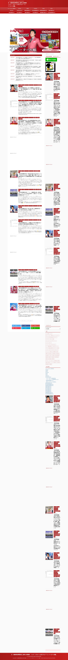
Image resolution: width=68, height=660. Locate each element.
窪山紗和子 (24, 279)
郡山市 (34, 95)
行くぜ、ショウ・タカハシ (33, 110)
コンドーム (54, 340)
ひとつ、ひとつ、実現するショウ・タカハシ (52, 335)
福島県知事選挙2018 (27, 10)
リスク (57, 349)
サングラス (32, 309)
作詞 (21, 198)
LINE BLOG (11, 10)
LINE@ (27, 8)
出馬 (20, 94)
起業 (58, 360)
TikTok (51, 8)
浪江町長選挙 (30, 94)
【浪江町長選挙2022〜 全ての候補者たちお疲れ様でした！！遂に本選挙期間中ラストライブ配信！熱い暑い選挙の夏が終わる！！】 (30, 89)
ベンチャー (47, 349)
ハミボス (38, 127)
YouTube (19, 8)
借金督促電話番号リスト (50, 380)
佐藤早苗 (29, 277)
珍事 (25, 296)
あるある (25, 275)
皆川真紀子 (34, 278)
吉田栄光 (26, 94)
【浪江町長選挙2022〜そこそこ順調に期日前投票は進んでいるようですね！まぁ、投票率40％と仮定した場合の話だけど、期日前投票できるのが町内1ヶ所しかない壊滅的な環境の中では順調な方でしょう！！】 (28, 63)
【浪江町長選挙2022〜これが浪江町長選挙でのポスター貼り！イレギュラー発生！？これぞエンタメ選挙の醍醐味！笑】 (29, 272)
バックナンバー (48, 327)
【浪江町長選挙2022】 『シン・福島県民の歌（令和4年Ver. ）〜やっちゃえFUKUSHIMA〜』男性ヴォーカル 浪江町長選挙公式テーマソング (30, 193)
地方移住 (47, 355)
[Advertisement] (34, 21)
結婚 (46, 358)
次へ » (31, 320)
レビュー (47, 351)
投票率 (32, 109)
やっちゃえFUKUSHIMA (24, 92)
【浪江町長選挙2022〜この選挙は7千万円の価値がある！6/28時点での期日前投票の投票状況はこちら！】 (57, 260)
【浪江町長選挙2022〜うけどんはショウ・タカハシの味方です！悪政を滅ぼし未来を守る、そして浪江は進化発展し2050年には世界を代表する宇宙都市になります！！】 (30, 306)
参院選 (32, 181)
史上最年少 (22, 94)
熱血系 (41, 129)
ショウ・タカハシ (30, 92)
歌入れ (34, 198)
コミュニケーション (49, 340)
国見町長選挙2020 (11, 12)
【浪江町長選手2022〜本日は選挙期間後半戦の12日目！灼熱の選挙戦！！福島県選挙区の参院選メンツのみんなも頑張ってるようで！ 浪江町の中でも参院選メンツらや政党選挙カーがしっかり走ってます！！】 (28, 67)
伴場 (25, 181)
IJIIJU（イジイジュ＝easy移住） (51, 381)
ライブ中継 (39, 108)
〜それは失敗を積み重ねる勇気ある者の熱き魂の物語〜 (34, 656)
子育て (51, 355)
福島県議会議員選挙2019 (43, 10)
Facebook (35, 8)
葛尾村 (53, 358)
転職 (46, 362)
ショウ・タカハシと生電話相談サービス (52, 379)
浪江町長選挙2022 (35, 12)
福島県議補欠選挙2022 (43, 12)
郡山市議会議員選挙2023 (51, 12)
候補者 (22, 109)
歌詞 (36, 198)
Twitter (43, 8)
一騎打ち (39, 93)
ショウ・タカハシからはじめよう (23, 127)
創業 (46, 353)
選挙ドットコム (27, 95)
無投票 (33, 94)
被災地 (56, 360)
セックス (56, 346)
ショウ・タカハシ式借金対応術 (51, 378)
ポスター (19, 295)
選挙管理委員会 (25, 183)
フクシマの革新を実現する (33, 93)
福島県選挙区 (34, 296)
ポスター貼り (23, 277)
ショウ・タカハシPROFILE (12, 8)
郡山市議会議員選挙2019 (35, 10)
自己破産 (49, 358)
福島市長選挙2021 (27, 12)
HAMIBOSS (26, 125)
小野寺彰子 (22, 278)
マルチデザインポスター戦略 (34, 128)
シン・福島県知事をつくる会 (25, 93)
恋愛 (53, 355)
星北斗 (25, 278)
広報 (40, 181)
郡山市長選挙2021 (19, 12)
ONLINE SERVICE (19, 10)
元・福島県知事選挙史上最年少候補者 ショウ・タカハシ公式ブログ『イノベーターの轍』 (18, 4)
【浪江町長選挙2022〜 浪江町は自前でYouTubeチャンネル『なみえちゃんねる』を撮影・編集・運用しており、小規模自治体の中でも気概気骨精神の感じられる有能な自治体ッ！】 (28, 71)
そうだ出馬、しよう (27, 91)
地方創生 (57, 353)
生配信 (22, 110)
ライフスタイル (52, 349)
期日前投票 (35, 109)
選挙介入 (31, 95)
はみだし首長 (36, 125)
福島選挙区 (21, 279)
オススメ (55, 337)
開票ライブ (27, 111)
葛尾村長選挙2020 (51, 10)
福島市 (35, 94)
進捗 (37, 110)
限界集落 (47, 364)
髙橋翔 (36, 95)
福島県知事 (38, 94)
